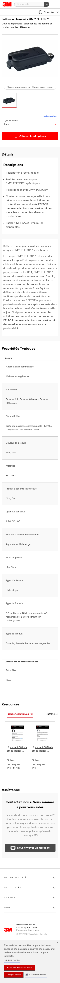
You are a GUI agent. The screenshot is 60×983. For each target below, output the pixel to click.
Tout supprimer (49, 116)
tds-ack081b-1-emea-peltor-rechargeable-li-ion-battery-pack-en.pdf (17, 749)
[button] (36, 974)
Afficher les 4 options (32, 136)
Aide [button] (7, 907)
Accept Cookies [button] (14, 975)
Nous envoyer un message (33, 848)
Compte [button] (48, 12)
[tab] (20, 714)
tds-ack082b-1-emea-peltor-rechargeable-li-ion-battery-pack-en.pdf (42, 749)
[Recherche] (46, 4)
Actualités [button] (12, 888)
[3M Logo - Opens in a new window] (7, 4)
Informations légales (25, 925)
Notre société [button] (15, 878)
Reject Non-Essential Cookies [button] (19, 968)
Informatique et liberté (26, 927)
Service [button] (10, 897)
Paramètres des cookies (27, 930)
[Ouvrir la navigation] (55, 4)
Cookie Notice (12, 960)
